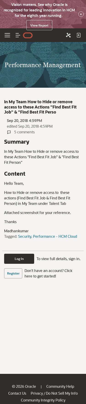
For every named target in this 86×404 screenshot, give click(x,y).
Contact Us (17, 393)
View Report (39, 25)
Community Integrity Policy (43, 400)
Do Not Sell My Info (62, 393)
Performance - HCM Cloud (55, 236)
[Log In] (78, 35)
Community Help (60, 386)
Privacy (37, 393)
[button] (18, 35)
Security (24, 236)
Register (13, 273)
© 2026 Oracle (24, 386)
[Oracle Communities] (68, 35)
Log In (19, 258)
